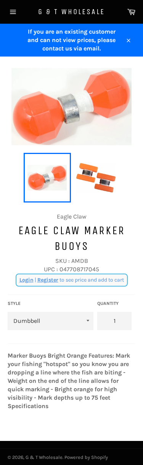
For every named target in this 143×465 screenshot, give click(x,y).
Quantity (108, 303)
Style (14, 303)
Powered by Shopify (86, 457)
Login (26, 280)
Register (47, 280)
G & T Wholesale (71, 11)
